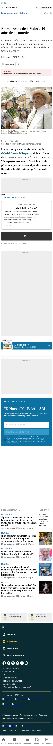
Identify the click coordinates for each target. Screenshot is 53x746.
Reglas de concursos (12, 681)
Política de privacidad (10, 715)
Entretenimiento (9, 13)
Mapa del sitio (8, 684)
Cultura (23, 13)
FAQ (4, 675)
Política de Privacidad (37, 437)
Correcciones (28, 718)
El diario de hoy (9, 678)
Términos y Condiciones (14, 438)
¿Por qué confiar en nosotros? (16, 687)
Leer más (8, 225)
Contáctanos (8, 671)
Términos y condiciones (28, 715)
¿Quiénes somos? (10, 668)
